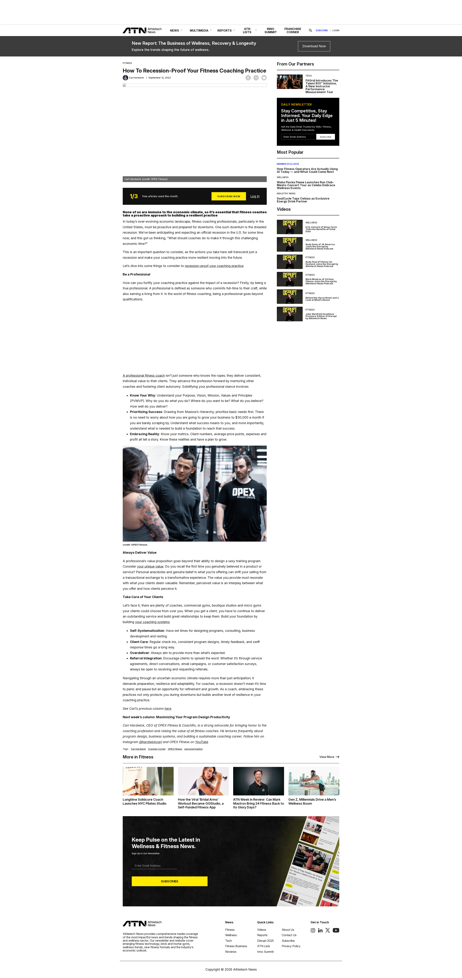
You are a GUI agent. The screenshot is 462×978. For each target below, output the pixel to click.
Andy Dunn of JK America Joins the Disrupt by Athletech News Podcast (320, 246)
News (229, 922)
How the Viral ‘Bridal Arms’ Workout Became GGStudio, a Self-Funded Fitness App (201, 803)
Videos (261, 929)
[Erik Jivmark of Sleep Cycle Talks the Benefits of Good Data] (290, 227)
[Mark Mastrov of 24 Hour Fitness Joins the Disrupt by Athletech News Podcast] (290, 279)
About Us (288, 929)
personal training (193, 749)
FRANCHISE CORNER (292, 30)
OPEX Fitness (175, 749)
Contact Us (289, 935)
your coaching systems (152, 622)
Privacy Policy (291, 946)
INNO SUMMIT (271, 30)
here (168, 708)
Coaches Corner (157, 749)
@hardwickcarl (150, 742)
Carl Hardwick (138, 749)
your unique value (150, 566)
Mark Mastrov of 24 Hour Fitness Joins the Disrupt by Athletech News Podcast (321, 281)
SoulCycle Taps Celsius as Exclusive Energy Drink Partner (303, 200)
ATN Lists (263, 946)
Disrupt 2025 (265, 940)
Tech (309, 75)
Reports (262, 935)
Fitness (127, 63)
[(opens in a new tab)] (313, 931)
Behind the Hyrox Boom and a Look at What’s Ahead (322, 298)
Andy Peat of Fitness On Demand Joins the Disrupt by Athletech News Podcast (322, 264)
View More (326, 757)
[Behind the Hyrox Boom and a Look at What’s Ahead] (290, 296)
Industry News (286, 193)
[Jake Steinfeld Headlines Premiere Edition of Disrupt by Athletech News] (290, 314)
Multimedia (199, 30)
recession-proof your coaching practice (214, 266)
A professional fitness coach (144, 375)
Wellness (283, 177)
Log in (255, 196)
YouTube (201, 742)
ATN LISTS (247, 30)
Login (335, 30)
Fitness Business (236, 946)
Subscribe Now (228, 196)
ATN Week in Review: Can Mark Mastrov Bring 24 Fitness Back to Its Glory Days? (258, 803)
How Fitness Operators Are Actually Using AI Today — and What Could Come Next (307, 170)
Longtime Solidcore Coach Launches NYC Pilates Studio (144, 801)
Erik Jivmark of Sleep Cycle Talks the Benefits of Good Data (321, 229)
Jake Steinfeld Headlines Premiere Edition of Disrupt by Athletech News (321, 316)
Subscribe (322, 30)
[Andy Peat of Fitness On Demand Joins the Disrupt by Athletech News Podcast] (290, 262)
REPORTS (224, 30)
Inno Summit (265, 951)
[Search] (310, 30)
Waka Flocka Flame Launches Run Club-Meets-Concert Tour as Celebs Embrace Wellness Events (306, 185)
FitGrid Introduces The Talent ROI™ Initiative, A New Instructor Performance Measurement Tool (322, 86)
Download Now (314, 46)
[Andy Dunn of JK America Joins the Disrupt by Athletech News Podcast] (290, 244)
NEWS (174, 30)
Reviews (230, 951)
